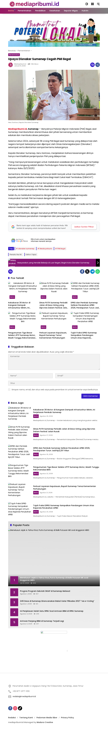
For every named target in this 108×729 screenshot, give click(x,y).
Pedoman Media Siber (46, 717)
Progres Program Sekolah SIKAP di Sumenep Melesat (45, 591)
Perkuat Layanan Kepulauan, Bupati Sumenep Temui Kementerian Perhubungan (53, 335)
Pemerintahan (14, 55)
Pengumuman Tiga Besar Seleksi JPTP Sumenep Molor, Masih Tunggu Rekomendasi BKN (21, 335)
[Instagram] (15, 708)
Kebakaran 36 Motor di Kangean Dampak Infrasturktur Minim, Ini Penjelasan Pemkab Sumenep (22, 305)
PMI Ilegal (61, 248)
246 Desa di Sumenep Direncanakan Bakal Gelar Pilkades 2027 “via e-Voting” (57, 601)
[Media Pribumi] (34, 3)
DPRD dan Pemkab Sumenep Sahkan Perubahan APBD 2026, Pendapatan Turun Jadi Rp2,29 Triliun (85, 305)
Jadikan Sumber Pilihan (84, 227)
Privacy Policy (67, 717)
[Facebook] (82, 271)
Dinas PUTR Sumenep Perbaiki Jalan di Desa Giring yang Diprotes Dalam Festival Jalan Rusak (53, 305)
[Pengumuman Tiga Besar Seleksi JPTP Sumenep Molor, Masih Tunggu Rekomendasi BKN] (22, 321)
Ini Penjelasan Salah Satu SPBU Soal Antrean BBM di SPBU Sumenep (51, 611)
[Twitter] (87, 271)
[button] (86, 4)
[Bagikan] (97, 65)
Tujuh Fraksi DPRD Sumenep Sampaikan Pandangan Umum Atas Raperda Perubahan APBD (84, 335)
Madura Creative (45, 722)
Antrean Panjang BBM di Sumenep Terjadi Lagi (42, 621)
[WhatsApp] (97, 271)
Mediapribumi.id (17, 128)
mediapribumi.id (20, 64)
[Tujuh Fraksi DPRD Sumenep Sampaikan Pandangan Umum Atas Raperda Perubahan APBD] (85, 321)
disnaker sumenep (26, 248)
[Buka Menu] (92, 4)
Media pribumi (46, 248)
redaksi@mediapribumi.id (24, 696)
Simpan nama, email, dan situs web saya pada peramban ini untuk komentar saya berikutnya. (55, 389)
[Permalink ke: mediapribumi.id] (11, 64)
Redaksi (12, 717)
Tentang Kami (26, 717)
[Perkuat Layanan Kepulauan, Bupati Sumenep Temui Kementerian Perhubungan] (53, 321)
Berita (12, 297)
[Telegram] (92, 271)
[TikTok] (20, 708)
